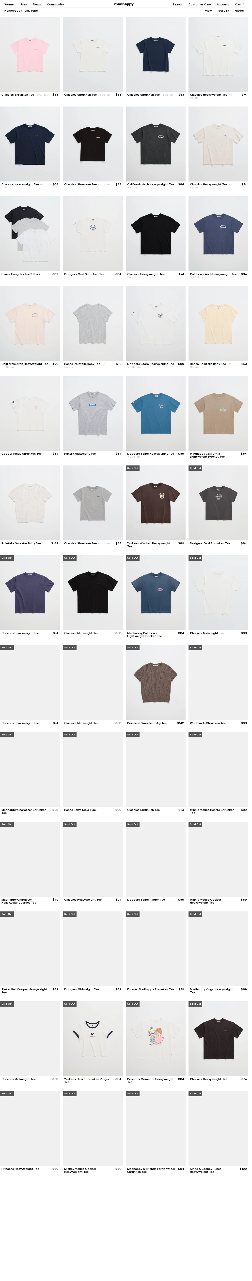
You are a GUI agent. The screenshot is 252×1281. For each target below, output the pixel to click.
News (37, 4)
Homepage (12, 10)
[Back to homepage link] (124, 4)
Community (55, 4)
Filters (239, 10)
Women (9, 4)
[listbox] (208, 11)
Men (24, 4)
